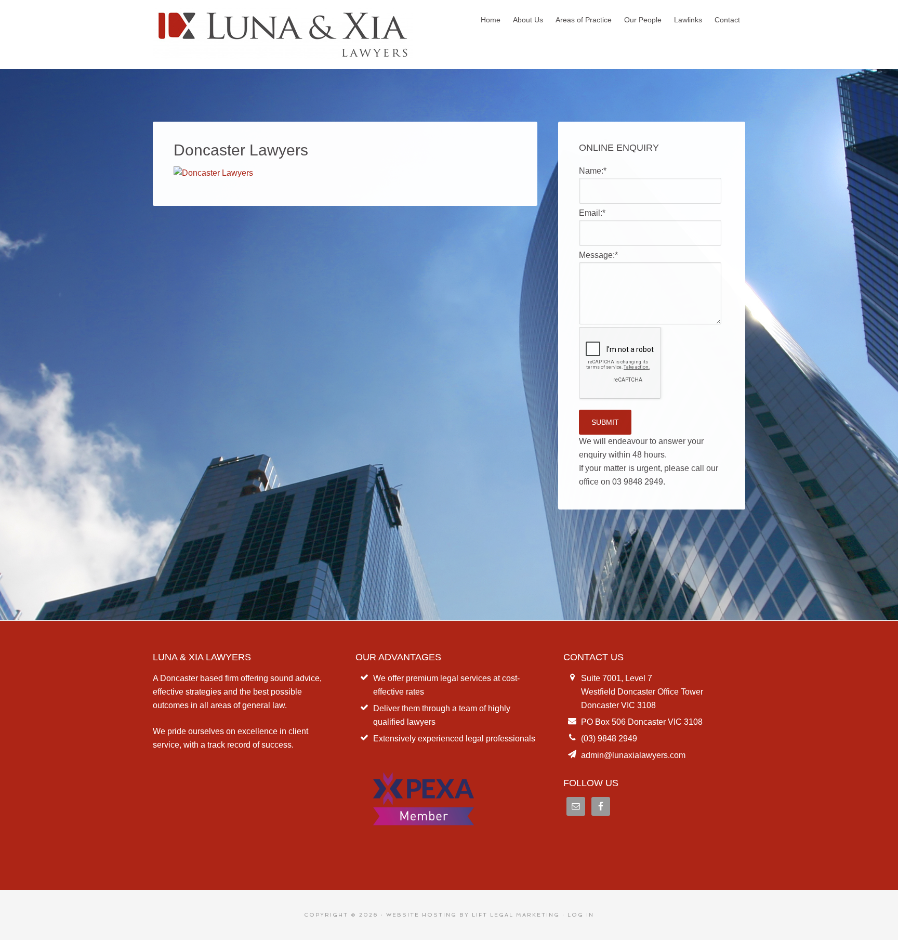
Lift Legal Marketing (516, 915)
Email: (592, 212)
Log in (580, 915)
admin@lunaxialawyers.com (633, 755)
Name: (592, 170)
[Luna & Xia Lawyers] (283, 53)
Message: (598, 255)
